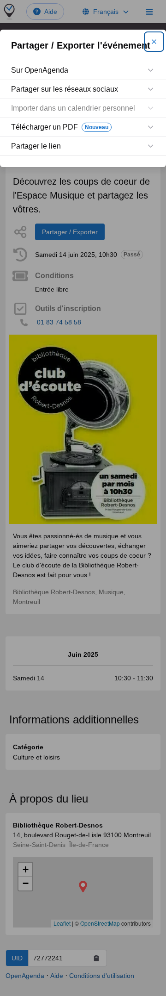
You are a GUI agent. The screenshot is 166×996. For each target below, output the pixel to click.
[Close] (154, 41)
